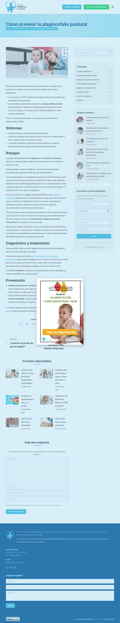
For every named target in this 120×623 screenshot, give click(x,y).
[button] (81, 280)
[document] (60, 311)
